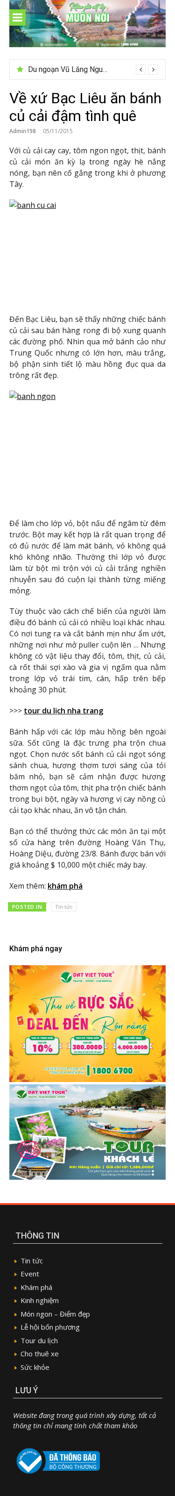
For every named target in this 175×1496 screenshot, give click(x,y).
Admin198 (22, 131)
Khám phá (36, 1287)
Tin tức (64, 906)
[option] (93, 69)
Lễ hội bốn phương (50, 1327)
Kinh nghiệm (40, 1300)
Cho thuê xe (40, 1353)
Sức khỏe (35, 1367)
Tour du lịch (39, 1340)
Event (30, 1273)
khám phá (65, 886)
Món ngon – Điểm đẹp (55, 1313)
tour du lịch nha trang (63, 710)
